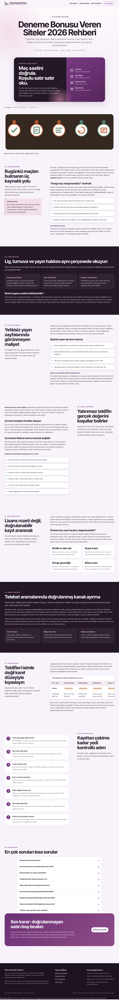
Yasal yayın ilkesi (60, 976)
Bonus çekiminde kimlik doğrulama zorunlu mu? (37, 904)
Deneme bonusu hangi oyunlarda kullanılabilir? (37, 891)
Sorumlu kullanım (60, 979)
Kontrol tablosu (96, 3)
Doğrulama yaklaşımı (61, 973)
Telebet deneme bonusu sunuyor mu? (33, 879)
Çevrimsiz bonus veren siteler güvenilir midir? (37, 866)
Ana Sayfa (8, 107)
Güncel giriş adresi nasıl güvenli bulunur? (35, 885)
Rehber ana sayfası (100, 930)
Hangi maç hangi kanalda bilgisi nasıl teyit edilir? (37, 898)
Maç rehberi (74, 3)
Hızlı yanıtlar (109, 3)
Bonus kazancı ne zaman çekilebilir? (33, 873)
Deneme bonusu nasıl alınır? (30, 860)
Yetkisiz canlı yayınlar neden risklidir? (34, 910)
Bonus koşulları (84, 3)
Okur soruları (58, 982)
